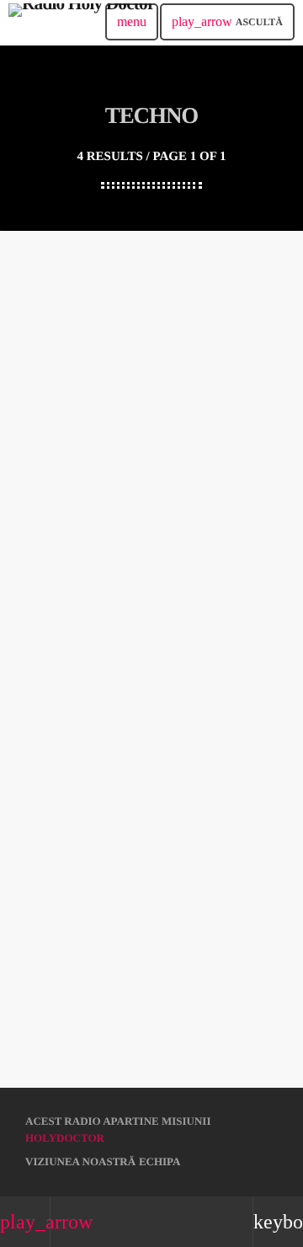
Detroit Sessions (72, 409)
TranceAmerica (71, 803)
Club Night (58, 1000)
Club (40, 775)
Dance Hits (57, 606)
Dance (44, 578)
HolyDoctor (64, 1138)
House (43, 381)
